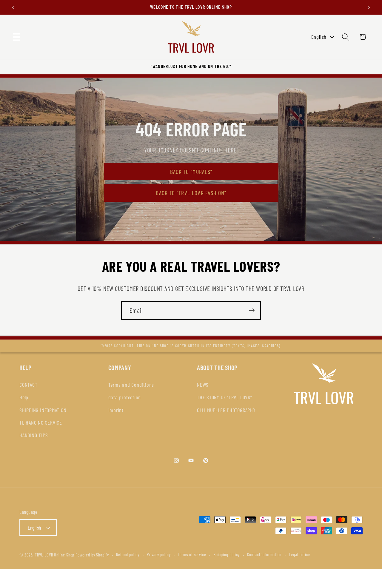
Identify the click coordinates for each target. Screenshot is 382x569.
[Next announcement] (368, 7)
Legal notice (299, 554)
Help (23, 397)
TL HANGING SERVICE (40, 422)
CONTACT (28, 384)
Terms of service (192, 554)
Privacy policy (159, 554)
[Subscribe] (251, 310)
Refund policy (127, 554)
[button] (16, 36)
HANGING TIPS (33, 435)
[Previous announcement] (13, 7)
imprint (116, 410)
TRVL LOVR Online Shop (54, 554)
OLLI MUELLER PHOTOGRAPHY (226, 410)
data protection (124, 397)
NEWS (203, 384)
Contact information (264, 554)
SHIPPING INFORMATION (43, 410)
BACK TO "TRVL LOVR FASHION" (191, 193)
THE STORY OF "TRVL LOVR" (224, 397)
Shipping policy (227, 554)
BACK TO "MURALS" (191, 171)
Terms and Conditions (131, 384)
